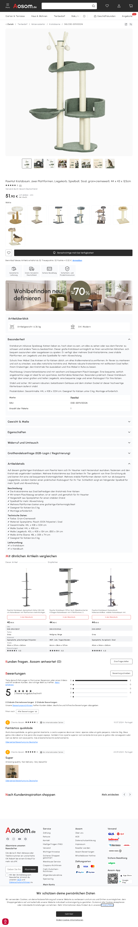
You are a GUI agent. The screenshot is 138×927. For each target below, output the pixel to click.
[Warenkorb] (130, 6)
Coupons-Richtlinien (52, 865)
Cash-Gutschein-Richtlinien (51, 870)
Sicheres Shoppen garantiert (51, 857)
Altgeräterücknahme (52, 875)
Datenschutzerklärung (85, 840)
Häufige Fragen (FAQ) (53, 844)
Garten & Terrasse (15, 16)
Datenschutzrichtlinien (19, 882)
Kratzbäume (54, 24)
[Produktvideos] (38, 163)
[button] (69, 339)
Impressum (80, 844)
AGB (19, 880)
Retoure (46, 837)
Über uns (79, 833)
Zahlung (47, 833)
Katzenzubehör (38, 24)
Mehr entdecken (110, 794)
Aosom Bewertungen (84, 852)
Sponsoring (48, 879)
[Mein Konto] (119, 6)
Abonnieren (30, 869)
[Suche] (93, 6)
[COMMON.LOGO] (25, 6)
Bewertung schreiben (121, 673)
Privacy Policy (107, 905)
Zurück (10, 24)
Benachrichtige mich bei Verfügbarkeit (75, 252)
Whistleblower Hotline (85, 856)
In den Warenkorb (26, 617)
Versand (47, 848)
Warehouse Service (52, 861)
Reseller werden (82, 848)
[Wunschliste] (107, 6)
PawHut (75, 397)
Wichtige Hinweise (51, 852)
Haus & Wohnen (39, 16)
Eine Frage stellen (121, 661)
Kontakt (46, 840)
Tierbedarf (59, 16)
